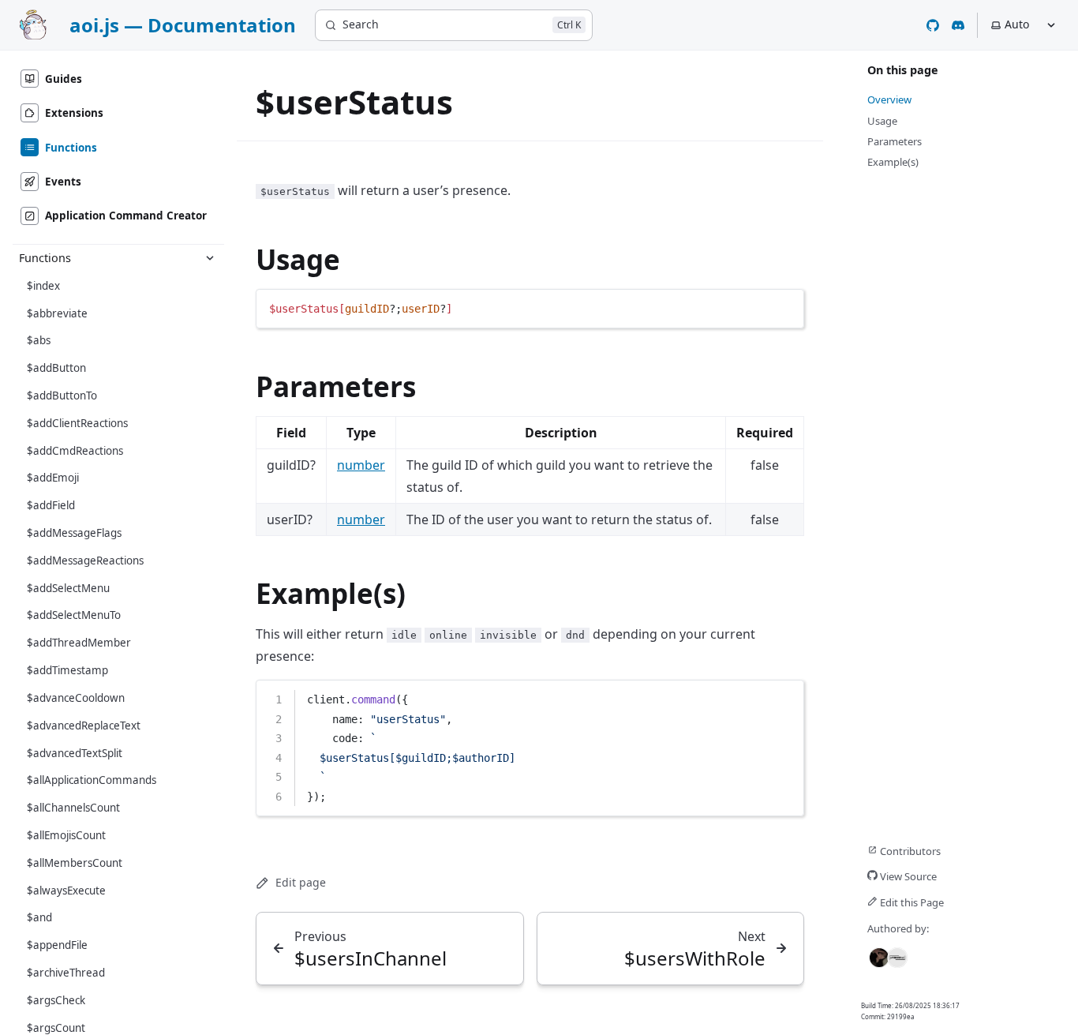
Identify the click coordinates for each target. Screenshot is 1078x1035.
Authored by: (898, 928)
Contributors (909, 851)
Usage (298, 259)
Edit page (300, 882)
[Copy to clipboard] (784, 307)
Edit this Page (911, 902)
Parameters (336, 386)
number (361, 465)
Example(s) (331, 593)
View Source (907, 876)
